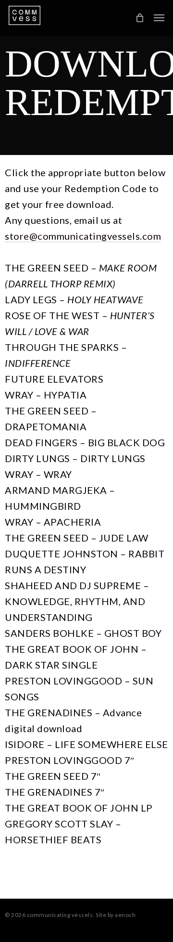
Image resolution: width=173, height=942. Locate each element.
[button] (159, 18)
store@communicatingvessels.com (83, 236)
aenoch (125, 914)
